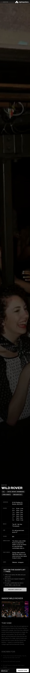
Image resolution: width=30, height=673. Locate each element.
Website (14, 562)
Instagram (21, 562)
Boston (5, 2)
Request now (22, 670)
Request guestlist (15, 589)
